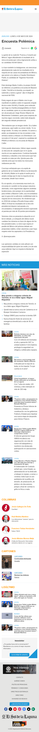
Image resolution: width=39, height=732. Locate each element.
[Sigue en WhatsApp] (32, 48)
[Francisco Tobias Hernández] (6, 529)
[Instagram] (19, 709)
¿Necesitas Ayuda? (19, 704)
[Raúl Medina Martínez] (6, 519)
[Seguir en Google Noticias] (35, 48)
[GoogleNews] (24, 709)
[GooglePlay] (33, 709)
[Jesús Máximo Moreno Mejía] (6, 540)
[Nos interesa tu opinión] (19, 669)
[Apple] (28, 709)
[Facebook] (5, 709)
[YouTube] (15, 709)
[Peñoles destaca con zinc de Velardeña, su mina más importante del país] (7, 342)
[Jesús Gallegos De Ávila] (6, 508)
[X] (10, 709)
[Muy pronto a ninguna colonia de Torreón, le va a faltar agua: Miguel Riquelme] (19, 280)
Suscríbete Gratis (19, 655)
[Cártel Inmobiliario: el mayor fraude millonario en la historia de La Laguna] (7, 384)
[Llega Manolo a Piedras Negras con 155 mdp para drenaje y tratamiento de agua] (7, 475)
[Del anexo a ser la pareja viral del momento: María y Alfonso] (7, 364)
